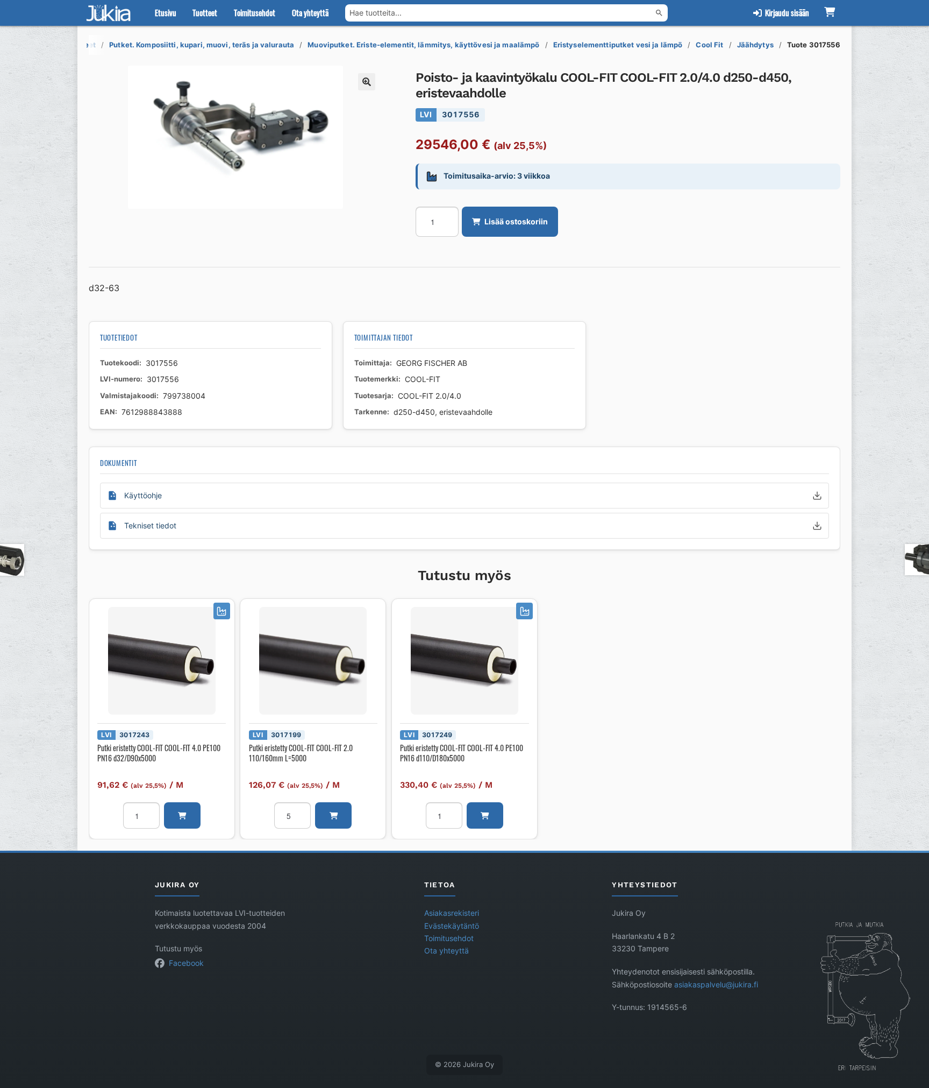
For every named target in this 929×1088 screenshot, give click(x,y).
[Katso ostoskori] (829, 13)
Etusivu (165, 12)
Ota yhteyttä (310, 12)
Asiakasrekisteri (451, 913)
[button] (366, 81)
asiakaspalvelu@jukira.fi (716, 984)
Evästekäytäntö (451, 926)
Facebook (186, 963)
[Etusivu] (110, 13)
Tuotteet (204, 12)
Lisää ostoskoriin (516, 221)
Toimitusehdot (254, 12)
